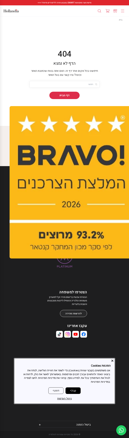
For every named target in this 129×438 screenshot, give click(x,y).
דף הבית (64, 95)
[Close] (112, 360)
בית (120, 20)
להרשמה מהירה (73, 313)
